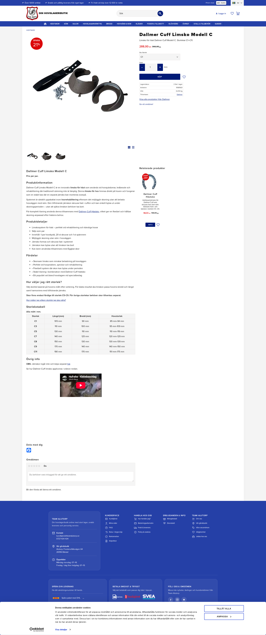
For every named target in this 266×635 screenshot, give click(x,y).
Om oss (199, 519)
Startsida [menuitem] (45, 23)
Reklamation (114, 536)
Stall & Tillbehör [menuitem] (202, 24)
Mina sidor (113, 523)
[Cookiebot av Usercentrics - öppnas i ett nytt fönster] (37, 630)
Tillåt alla (224, 608)
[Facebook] (170, 599)
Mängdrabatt (172, 519)
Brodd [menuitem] (109, 24)
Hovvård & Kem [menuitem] (124, 24)
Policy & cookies (144, 532)
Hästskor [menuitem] (54, 24)
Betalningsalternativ (145, 523)
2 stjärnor (31, 466)
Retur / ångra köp (115, 532)
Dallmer (179, 94)
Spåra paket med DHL (71, 598)
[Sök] (160, 13)
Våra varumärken (202, 528)
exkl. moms (221, 3)
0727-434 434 (62, 539)
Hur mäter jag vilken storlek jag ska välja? (46, 300)
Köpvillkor (113, 541)
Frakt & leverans (144, 528)
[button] (232, 13)
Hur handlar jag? (144, 519)
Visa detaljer (61, 629)
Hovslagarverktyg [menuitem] (92, 24)
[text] (145, 47)
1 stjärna (29, 466)
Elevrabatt (171, 523)
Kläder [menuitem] (139, 24)
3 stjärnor (34, 466)
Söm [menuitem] (66, 24)
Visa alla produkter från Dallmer (154, 99)
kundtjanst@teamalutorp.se (67, 536)
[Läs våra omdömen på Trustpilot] (184, 599)
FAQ (111, 528)
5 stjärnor (39, 466)
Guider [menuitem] (218, 24)
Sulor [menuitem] (75, 24)
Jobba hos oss (201, 536)
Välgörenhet (200, 532)
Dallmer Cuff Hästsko (89, 211)
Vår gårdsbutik (201, 523)
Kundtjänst (113, 519)
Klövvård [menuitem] (173, 24)
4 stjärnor (36, 466)
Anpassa (222, 616)
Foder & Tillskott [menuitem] (155, 24)
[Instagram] (177, 599)
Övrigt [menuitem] (186, 24)
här (68, 364)
